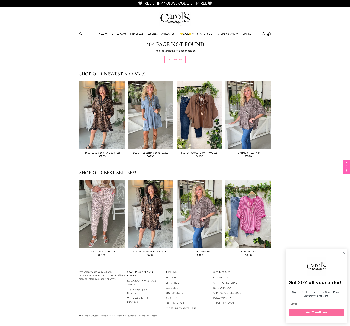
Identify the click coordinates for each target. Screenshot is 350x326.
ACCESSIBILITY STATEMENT (180, 308)
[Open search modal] (81, 33)
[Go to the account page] (263, 33)
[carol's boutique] (175, 18)
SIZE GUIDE (171, 288)
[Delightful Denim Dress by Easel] (150, 115)
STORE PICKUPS (174, 293)
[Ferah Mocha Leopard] (248, 115)
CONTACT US (220, 277)
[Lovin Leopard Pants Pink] (102, 214)
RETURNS (170, 277)
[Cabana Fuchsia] (248, 214)
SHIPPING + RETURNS (225, 282)
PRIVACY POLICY (222, 298)
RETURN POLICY (222, 288)
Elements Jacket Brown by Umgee (199, 153)
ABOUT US (171, 298)
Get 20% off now (316, 312)
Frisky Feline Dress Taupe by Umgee (102, 153)
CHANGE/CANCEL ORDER (227, 293)
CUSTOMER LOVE (175, 303)
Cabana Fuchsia (248, 251)
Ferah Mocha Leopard (248, 153)
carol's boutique (101, 316)
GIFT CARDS (172, 282)
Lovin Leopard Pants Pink (102, 251)
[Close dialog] (343, 253)
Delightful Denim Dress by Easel (150, 153)
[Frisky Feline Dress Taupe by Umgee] (102, 115)
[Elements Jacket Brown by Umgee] (199, 115)
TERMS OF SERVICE (224, 303)
